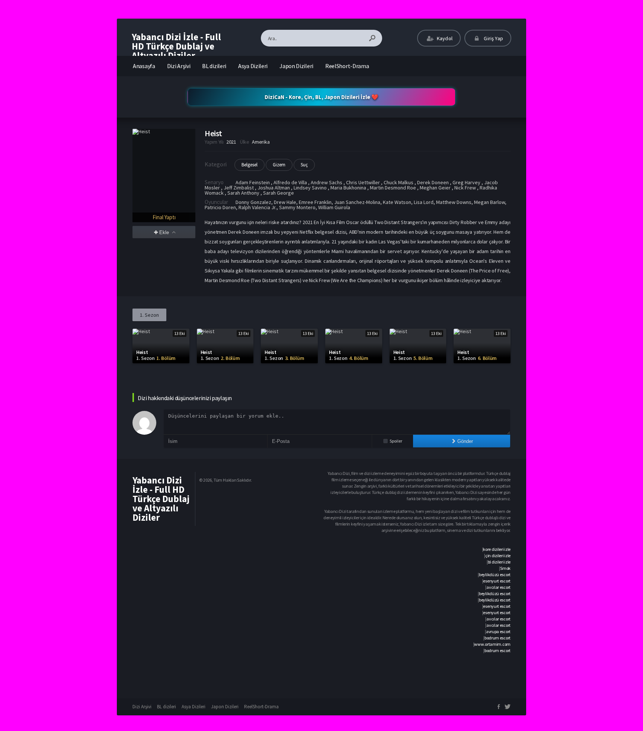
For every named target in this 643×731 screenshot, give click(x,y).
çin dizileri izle (498, 555)
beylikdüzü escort (495, 574)
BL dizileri (214, 66)
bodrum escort (497, 638)
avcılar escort (498, 587)
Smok (505, 568)
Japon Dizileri (296, 66)
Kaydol (444, 38)
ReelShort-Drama (347, 66)
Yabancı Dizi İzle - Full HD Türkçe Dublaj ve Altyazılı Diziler (176, 46)
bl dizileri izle (499, 562)
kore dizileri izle (497, 549)
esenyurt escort (497, 581)
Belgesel (249, 165)
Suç (304, 165)
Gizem (279, 165)
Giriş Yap (493, 38)
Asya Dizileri (253, 66)
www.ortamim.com (492, 644)
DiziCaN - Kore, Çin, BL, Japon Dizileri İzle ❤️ (321, 96)
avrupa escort (498, 631)
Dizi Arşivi (179, 66)
